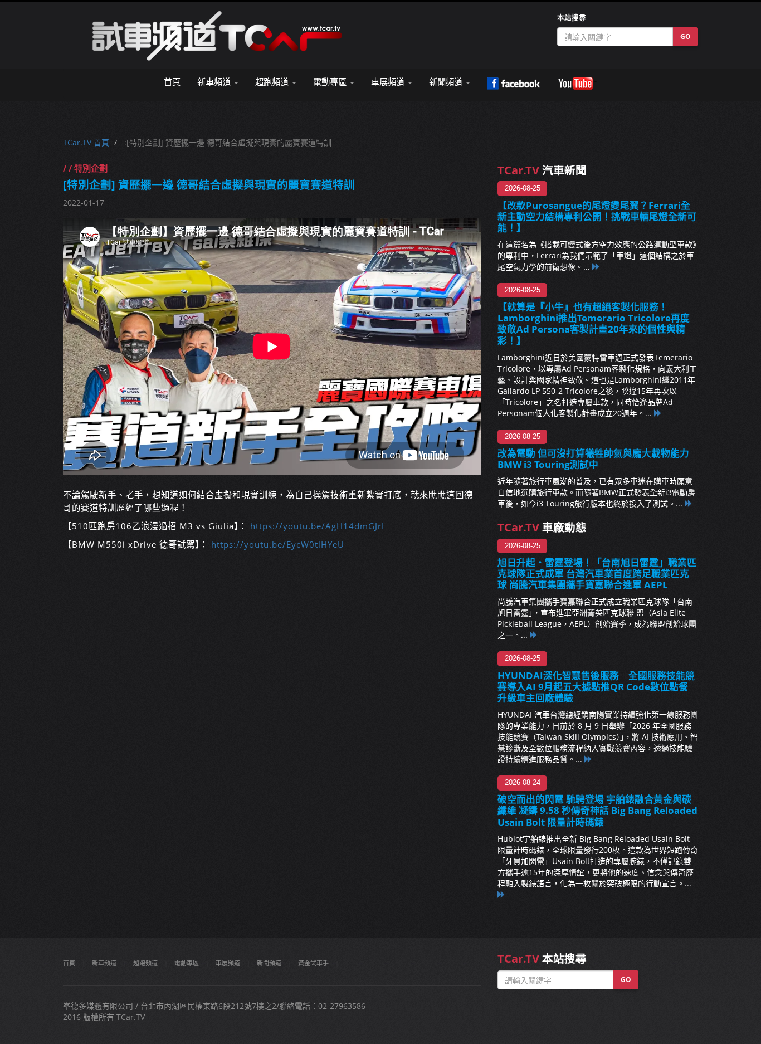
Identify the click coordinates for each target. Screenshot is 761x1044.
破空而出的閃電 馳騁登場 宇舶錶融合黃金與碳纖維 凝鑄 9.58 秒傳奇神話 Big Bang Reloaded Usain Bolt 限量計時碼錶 (597, 810)
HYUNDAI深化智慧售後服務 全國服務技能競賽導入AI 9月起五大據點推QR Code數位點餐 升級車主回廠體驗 (597, 686)
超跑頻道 (145, 963)
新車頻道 (104, 963)
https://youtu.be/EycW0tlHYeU (277, 544)
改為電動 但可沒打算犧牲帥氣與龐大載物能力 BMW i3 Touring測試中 (593, 459)
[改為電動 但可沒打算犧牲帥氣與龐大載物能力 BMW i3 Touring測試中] (688, 503)
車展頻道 (228, 963)
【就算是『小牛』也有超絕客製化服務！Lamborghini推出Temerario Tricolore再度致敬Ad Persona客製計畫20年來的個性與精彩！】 (593, 323)
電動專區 (186, 963)
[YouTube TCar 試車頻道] (577, 84)
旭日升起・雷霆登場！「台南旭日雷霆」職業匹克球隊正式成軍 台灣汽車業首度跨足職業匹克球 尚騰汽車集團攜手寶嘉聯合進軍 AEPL (596, 573)
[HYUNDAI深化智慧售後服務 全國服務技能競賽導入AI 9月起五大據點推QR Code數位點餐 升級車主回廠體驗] (588, 759)
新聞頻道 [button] (447, 82)
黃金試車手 (313, 963)
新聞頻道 (269, 963)
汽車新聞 (542, 170)
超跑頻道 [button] (273, 82)
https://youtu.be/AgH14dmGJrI (317, 526)
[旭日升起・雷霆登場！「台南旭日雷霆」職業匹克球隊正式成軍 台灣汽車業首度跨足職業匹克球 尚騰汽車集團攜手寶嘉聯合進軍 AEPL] (534, 635)
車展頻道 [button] (389, 82)
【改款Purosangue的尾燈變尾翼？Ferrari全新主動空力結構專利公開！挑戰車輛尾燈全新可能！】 (596, 216)
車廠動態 (542, 527)
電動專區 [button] (331, 82)
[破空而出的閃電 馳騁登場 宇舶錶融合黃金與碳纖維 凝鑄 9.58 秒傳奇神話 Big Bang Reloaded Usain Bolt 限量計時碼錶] (501, 894)
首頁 (172, 82)
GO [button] (685, 36)
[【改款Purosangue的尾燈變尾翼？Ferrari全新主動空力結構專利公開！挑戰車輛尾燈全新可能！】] (596, 266)
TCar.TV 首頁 (86, 142)
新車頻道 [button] (215, 82)
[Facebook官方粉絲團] (513, 84)
